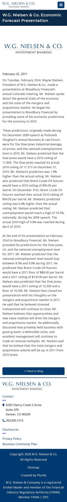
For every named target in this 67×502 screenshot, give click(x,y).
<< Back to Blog (33, 371)
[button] (61, 4)
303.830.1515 (14, 420)
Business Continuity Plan (19, 444)
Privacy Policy (11, 439)
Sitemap (33, 467)
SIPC (46, 497)
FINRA (35, 497)
